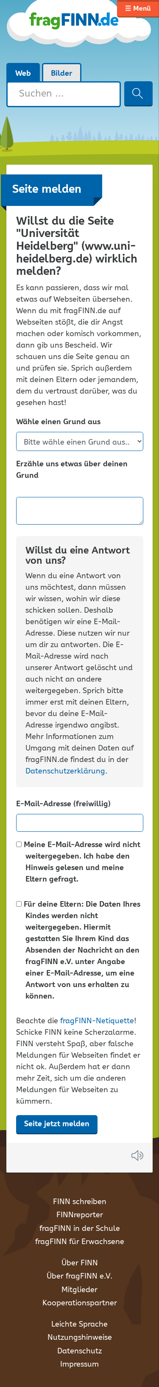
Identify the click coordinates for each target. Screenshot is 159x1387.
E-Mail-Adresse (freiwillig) (63, 804)
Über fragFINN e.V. (79, 1276)
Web (23, 74)
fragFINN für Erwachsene (79, 1242)
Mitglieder (79, 1290)
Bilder (62, 74)
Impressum (79, 1364)
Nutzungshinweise (79, 1338)
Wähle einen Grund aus (58, 422)
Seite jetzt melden (56, 1124)
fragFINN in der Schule (79, 1229)
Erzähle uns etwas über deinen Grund (72, 470)
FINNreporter (79, 1215)
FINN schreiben (79, 1202)
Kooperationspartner (79, 1303)
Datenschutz (79, 1351)
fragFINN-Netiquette (97, 1021)
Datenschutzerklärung (65, 771)
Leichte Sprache (79, 1324)
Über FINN (79, 1263)
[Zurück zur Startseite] (79, 31)
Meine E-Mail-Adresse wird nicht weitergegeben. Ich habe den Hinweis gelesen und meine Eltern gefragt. (81, 862)
